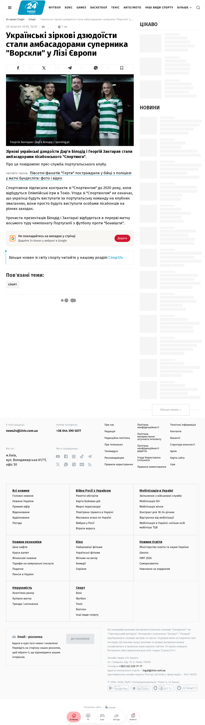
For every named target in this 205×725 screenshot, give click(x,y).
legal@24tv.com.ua (154, 670)
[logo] (31, 7)
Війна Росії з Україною (93, 490)
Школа (144, 552)
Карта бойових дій (88, 501)
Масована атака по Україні (93, 517)
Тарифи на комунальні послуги (33, 563)
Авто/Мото (132, 7)
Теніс (115, 7)
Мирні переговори (88, 506)
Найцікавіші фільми (89, 547)
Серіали (81, 569)
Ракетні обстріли (87, 495)
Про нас (109, 425)
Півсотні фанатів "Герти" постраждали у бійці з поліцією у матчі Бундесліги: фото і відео (69, 175)
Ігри (172, 464)
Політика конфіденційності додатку (148, 448)
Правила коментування (151, 467)
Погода (17, 523)
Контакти (175, 431)
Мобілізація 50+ (150, 501)
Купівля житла (21, 598)
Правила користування (119, 464)
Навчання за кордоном (155, 569)
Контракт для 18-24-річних (157, 512)
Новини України (23, 501)
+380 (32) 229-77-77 (130, 666)
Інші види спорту (159, 7)
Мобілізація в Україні (156, 490)
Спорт (33, 19)
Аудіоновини (20, 517)
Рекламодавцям (114, 458)
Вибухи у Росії (85, 523)
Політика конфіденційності (148, 426)
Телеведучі (111, 451)
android (118, 688)
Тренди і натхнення (25, 604)
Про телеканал (114, 444)
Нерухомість (22, 588)
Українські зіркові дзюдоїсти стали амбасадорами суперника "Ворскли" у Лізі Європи (87, 19)
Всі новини (20, 490)
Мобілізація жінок (151, 506)
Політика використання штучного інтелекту (149, 437)
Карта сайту (177, 458)
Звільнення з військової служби (161, 495)
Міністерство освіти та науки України (164, 547)
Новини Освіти (151, 542)
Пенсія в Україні (23, 574)
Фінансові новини (24, 558)
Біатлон (81, 609)
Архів (173, 451)
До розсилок (80, 638)
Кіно (79, 542)
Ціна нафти (19, 547)
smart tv (163, 688)
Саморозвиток (149, 563)
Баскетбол (98, 7)
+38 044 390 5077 (68, 431)
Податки (17, 569)
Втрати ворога (85, 528)
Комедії (81, 563)
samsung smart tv (186, 688)
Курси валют (20, 552)
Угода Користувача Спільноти (149, 459)
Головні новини (22, 495)
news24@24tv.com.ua (22, 431)
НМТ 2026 (146, 558)
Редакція (110, 431)
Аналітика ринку (23, 593)
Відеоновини (21, 512)
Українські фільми (88, 552)
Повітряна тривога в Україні (94, 512)
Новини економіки (26, 542)
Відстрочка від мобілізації (157, 517)
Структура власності (182, 444)
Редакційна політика (117, 438)
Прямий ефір (21, 506)
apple (140, 688)
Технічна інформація (183, 425)
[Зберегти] (122, 68)
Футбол (55, 7)
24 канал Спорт (15, 19)
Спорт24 (115, 257)
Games (81, 7)
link (57, 456)
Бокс (69, 7)
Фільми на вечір (86, 558)
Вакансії (175, 438)
